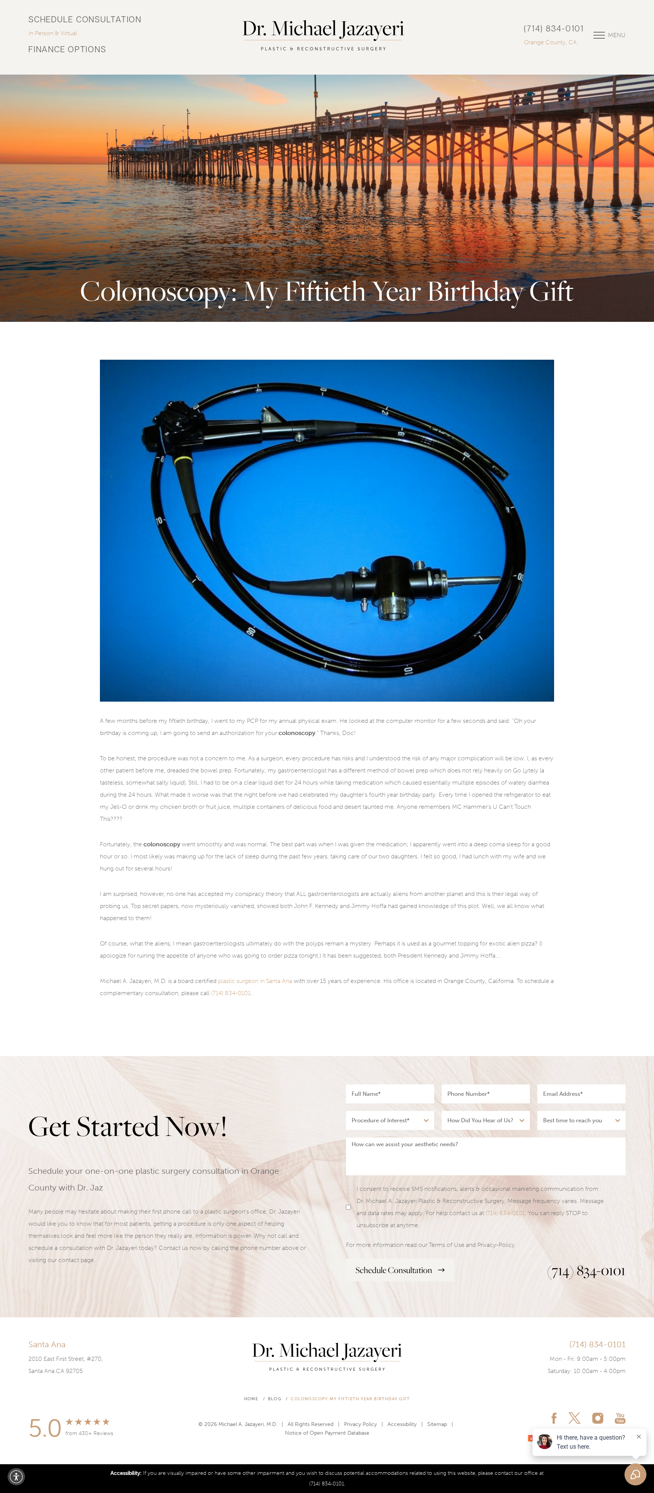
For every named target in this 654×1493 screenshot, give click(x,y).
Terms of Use (446, 1244)
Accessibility (402, 1424)
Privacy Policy (360, 1424)
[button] (16, 1476)
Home (251, 1398)
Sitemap (437, 1424)
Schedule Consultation (85, 20)
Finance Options (67, 50)
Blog (274, 1398)
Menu (617, 35)
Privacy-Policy (496, 1244)
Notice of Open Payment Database (327, 1433)
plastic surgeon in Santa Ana (255, 980)
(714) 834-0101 (554, 29)
